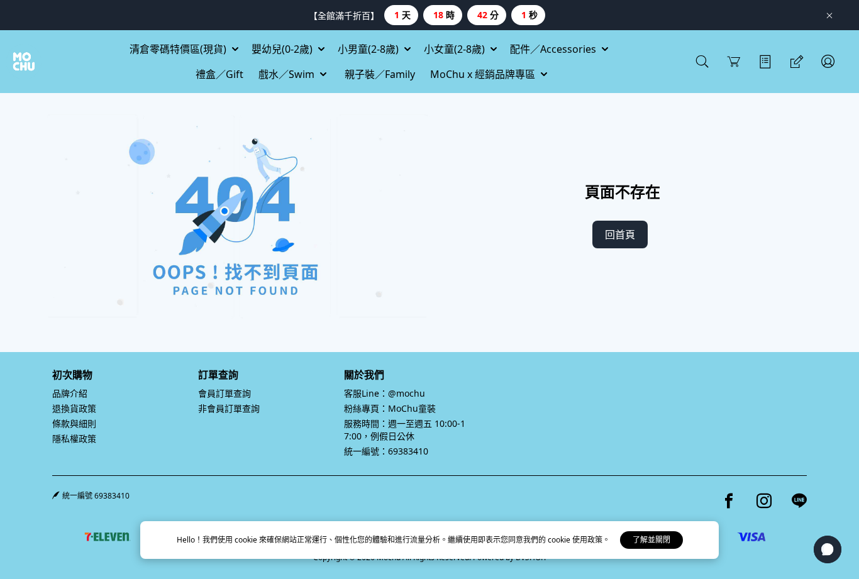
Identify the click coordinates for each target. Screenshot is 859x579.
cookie (247, 539)
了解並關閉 (651, 539)
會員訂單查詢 (224, 393)
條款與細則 (74, 423)
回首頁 (620, 234)
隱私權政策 (74, 438)
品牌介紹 (69, 393)
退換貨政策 (74, 408)
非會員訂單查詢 (229, 408)
